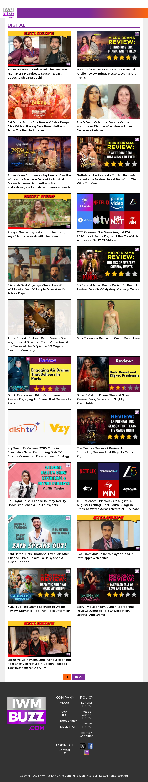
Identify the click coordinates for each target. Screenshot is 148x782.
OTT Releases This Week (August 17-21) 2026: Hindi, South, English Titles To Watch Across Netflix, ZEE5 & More (107, 236)
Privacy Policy (86, 725)
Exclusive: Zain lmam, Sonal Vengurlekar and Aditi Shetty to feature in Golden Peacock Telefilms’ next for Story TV (39, 664)
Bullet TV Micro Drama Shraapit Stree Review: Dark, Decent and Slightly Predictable (103, 399)
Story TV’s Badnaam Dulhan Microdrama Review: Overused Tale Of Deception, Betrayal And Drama (106, 611)
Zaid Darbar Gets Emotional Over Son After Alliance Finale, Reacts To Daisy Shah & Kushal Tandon (38, 558)
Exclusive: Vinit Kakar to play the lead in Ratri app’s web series (105, 556)
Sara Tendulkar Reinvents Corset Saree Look (108, 338)
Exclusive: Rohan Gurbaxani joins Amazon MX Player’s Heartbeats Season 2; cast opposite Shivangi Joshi (37, 73)
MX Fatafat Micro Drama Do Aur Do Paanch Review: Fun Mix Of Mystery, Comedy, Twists (108, 287)
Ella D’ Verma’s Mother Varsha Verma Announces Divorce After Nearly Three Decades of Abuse (104, 126)
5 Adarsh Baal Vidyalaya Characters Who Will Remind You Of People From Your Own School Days (38, 289)
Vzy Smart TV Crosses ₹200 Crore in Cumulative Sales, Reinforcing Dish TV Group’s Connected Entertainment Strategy (39, 452)
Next (78, 676)
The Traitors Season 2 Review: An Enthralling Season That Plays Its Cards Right (105, 452)
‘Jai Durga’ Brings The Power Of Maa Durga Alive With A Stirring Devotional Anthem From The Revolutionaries (38, 126)
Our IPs (64, 713)
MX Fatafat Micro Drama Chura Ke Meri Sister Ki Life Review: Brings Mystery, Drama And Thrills (108, 73)
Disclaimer (65, 726)
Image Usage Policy (86, 715)
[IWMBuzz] (8, 13)
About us (64, 704)
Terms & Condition (87, 734)
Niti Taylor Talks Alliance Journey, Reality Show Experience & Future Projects (37, 503)
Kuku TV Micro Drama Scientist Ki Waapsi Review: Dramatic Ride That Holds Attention (39, 609)
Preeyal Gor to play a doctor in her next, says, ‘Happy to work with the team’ (36, 234)
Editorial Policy (86, 704)
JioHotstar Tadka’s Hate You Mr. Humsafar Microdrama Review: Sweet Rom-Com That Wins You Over (107, 179)
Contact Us (64, 751)
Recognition (65, 720)
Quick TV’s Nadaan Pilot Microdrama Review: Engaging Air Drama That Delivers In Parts (39, 399)
